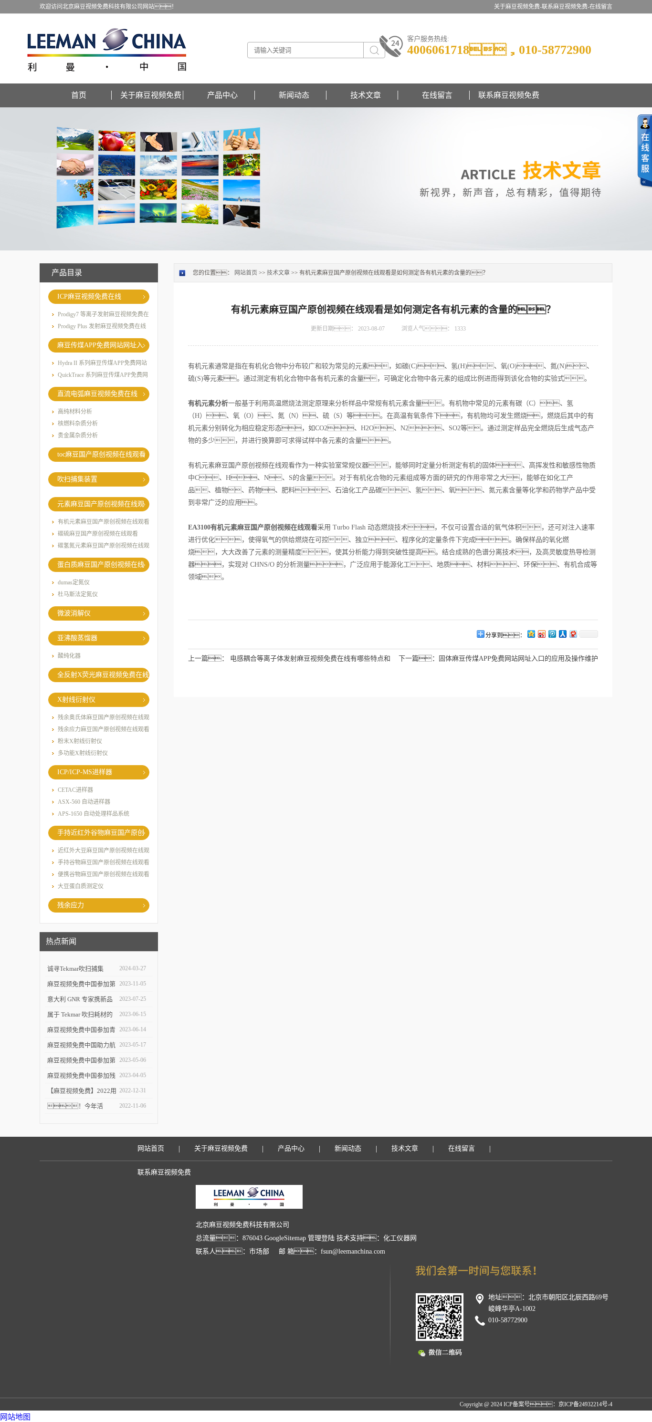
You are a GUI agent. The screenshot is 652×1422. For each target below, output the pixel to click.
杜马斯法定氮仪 (78, 594)
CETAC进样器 (75, 790)
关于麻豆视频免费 (150, 95)
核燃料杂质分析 (78, 423)
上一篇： (208, 658)
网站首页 (245, 273)
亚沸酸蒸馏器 (77, 638)
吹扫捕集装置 (77, 479)
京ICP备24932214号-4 (585, 1404)
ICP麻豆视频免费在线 (89, 296)
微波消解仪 (74, 613)
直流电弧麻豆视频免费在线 (97, 393)
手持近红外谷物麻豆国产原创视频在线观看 (100, 834)
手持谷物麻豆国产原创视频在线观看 (103, 862)
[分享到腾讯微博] (552, 634)
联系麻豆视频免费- (565, 6)
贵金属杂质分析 (78, 435)
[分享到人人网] (562, 634)
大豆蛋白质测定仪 (81, 886)
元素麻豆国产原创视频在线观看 (100, 505)
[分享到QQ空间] (531, 634)
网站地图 (15, 1417)
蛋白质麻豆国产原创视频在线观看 (100, 566)
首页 (78, 95)
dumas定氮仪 (74, 582)
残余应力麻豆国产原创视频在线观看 (103, 729)
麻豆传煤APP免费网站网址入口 (100, 347)
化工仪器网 (400, 1238)
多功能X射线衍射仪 (83, 753)
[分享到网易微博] (573, 634)
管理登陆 (321, 1238)
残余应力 (70, 905)
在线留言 (600, 6)
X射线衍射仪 (76, 699)
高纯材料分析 (75, 411)
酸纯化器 (69, 656)
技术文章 (365, 95)
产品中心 (222, 95)
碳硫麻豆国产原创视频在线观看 (98, 533)
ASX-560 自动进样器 (84, 802)
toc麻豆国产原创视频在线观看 (101, 454)
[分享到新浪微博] (541, 634)
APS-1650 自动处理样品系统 (93, 813)
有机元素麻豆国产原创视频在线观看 (103, 522)
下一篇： (419, 658)
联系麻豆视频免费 (508, 95)
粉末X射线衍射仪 (80, 741)
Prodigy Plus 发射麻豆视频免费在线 (102, 326)
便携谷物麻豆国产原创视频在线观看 (103, 874)
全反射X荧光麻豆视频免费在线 (103, 674)
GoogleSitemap (285, 1238)
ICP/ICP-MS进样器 (84, 772)
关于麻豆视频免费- (518, 6)
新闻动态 (294, 95)
